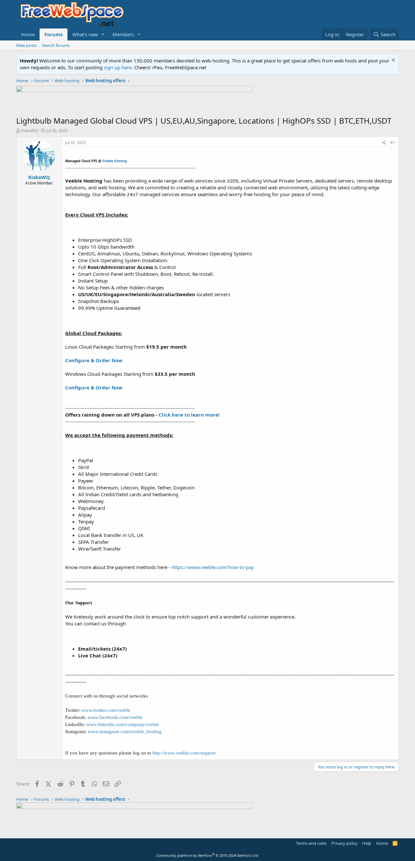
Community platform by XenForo (207, 855)
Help (366, 843)
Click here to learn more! (189, 414)
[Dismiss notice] (392, 60)
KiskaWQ (29, 130)
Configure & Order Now (94, 360)
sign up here (118, 67)
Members (123, 34)
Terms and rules (311, 843)
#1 (392, 142)
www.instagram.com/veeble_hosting (124, 731)
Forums (53, 34)
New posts (26, 45)
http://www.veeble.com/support (184, 752)
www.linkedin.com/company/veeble (122, 724)
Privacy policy (344, 843)
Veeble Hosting (114, 161)
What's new (85, 34)
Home (28, 34)
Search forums (56, 45)
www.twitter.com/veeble (106, 710)
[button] (103, 34)
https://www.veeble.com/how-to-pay (213, 567)
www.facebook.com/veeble (115, 717)
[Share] (384, 143)
